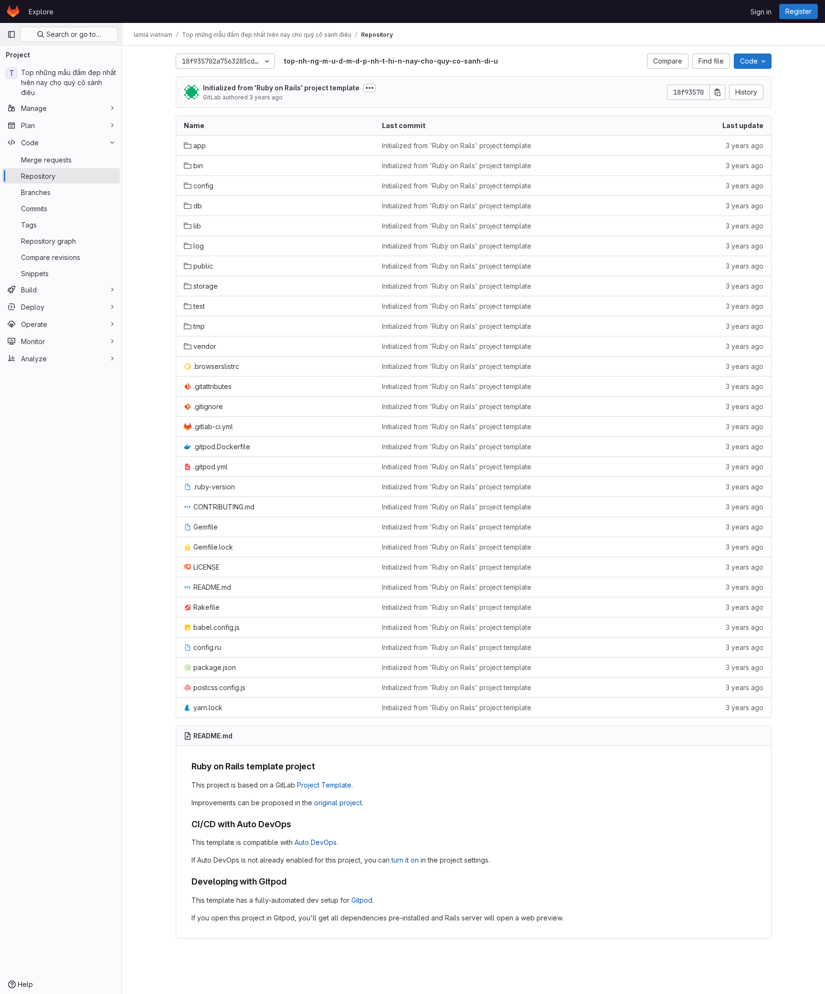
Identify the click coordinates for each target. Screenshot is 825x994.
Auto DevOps (316, 842)
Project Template (324, 785)
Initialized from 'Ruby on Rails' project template (281, 88)
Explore (41, 12)
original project (338, 803)
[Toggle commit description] (369, 88)
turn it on (405, 860)
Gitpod (361, 900)
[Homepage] (13, 11)
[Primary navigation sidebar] (11, 34)
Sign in (761, 12)
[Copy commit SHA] (717, 92)
